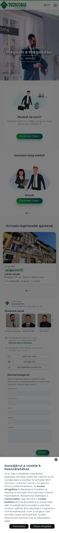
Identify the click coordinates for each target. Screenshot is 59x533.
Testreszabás (19, 526)
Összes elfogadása (42, 526)
